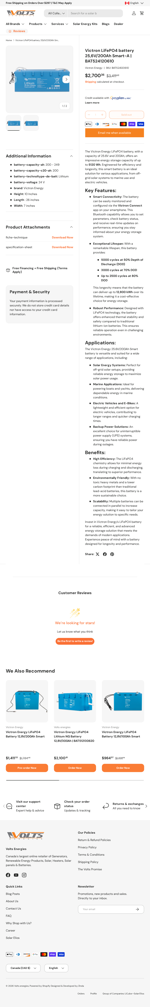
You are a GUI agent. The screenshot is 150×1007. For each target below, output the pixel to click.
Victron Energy (93, 67)
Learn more (92, 102)
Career (10, 930)
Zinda (81, 985)
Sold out (126, 114)
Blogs (106, 24)
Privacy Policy (87, 847)
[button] (142, 13)
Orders (81, 993)
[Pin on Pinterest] (112, 554)
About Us (12, 901)
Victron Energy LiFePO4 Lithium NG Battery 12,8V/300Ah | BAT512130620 (74, 736)
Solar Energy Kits (85, 24)
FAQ (9, 916)
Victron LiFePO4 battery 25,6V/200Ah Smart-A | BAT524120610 (37, 40)
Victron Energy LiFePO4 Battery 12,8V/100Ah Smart (121, 734)
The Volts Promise (90, 869)
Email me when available (114, 133)
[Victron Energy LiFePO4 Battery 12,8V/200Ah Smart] (27, 701)
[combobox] (83, 13)
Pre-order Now (27, 767)
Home (9, 40)
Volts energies (21, 985)
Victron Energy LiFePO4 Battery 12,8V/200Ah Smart (25, 734)
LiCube (128, 993)
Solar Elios (13, 938)
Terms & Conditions (91, 855)
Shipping (90, 81)
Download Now (62, 237)
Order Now (75, 767)
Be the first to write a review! (75, 641)
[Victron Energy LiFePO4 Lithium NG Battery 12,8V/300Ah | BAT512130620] (75, 701)
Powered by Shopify (40, 985)
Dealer (118, 24)
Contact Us (13, 908)
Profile (93, 993)
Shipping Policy (88, 862)
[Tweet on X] (97, 554)
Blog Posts (13, 894)
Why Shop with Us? (18, 923)
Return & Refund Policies (94, 840)
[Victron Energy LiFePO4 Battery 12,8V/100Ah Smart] (123, 701)
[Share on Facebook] (104, 554)
